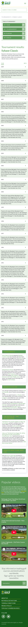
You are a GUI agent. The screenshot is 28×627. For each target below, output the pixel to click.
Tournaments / (6, 17)
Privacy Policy (6, 605)
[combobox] (14, 25)
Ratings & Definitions (9, 600)
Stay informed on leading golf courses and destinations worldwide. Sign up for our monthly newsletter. (14, 573)
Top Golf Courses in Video (10, 608)
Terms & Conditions (8, 603)
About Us (4, 598)
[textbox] (7, 25)
